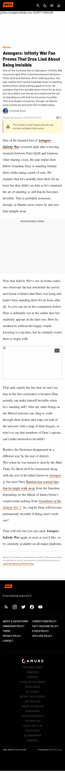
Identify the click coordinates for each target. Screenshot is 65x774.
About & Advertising (15, 621)
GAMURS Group (55, 749)
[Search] (37, 5)
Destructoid (32, 701)
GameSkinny (32, 711)
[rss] (6, 606)
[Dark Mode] (44, 5)
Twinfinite (32, 672)
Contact (8, 640)
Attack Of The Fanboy (32, 681)
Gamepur (32, 677)
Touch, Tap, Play (32, 725)
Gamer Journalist (32, 706)
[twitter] (23, 606)
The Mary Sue (33, 720)
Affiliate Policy (42, 635)
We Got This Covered (32, 696)
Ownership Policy (13, 626)
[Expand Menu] (51, 5)
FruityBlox (32, 730)
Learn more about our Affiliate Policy (18, 563)
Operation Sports (32, 716)
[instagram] (14, 606)
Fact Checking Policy (45, 626)
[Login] (58, 5)
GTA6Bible (33, 740)
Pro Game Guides (32, 667)
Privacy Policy (12, 635)
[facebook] (31, 606)
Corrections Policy (44, 621)
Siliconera (32, 691)
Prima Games (32, 686)
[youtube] (40, 606)
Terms (6, 631)
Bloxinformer (32, 735)
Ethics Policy (40, 631)
